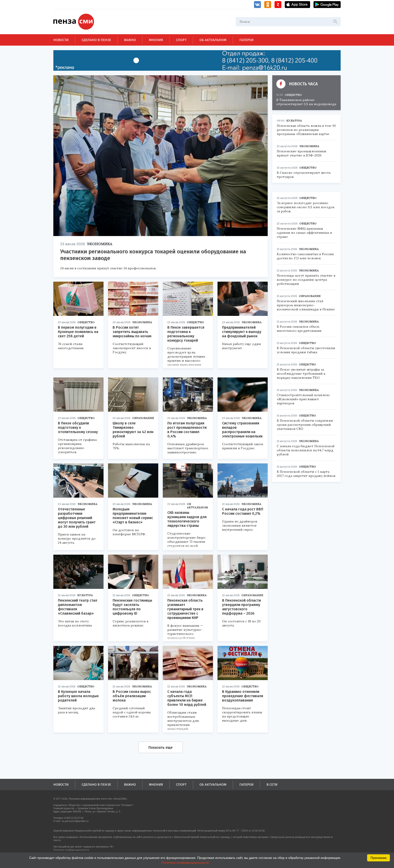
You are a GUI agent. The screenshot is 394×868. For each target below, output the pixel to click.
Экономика (99, 244)
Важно (130, 40)
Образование (143, 418)
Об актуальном (213, 40)
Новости (61, 40)
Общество (86, 322)
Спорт (181, 40)
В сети (272, 784)
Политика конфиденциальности (71, 849)
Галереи (246, 40)
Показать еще (160, 747)
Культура (85, 595)
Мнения (156, 40)
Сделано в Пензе (96, 40)
